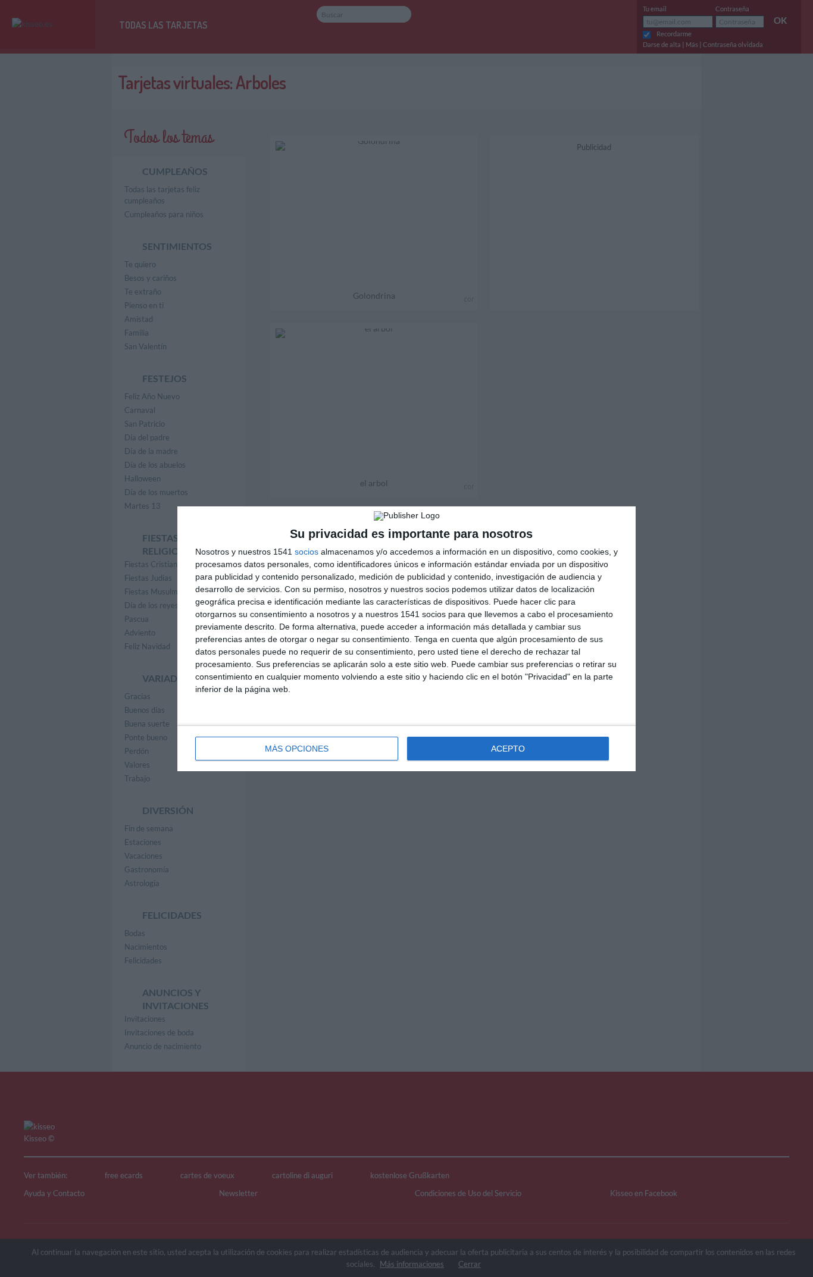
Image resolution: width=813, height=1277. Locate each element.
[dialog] (406, 638)
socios (306, 551)
